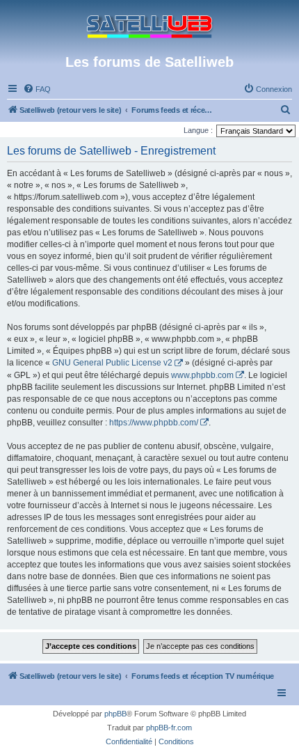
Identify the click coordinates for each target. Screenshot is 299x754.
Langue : (198, 130)
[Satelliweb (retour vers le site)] (149, 26)
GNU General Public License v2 (112, 363)
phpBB (115, 713)
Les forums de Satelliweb (149, 62)
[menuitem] (37, 89)
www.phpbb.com (202, 375)
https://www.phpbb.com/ (153, 422)
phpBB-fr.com (169, 727)
